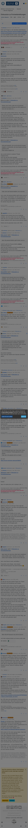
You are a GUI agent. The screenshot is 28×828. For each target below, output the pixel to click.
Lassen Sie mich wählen (7, 416)
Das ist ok (23, 416)
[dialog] (14, 414)
